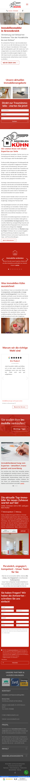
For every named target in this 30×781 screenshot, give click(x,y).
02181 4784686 (26, 772)
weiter (17, 265)
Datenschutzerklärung (13, 650)
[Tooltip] (15, 403)
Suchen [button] (14, 121)
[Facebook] (23, 11)
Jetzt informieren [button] (8, 240)
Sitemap (19, 770)
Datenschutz (23, 768)
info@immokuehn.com (12, 715)
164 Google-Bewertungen (22, 779)
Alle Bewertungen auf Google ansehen (12, 400)
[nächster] (27, 259)
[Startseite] (15, 4)
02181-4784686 (13, 11)
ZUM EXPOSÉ (23, 531)
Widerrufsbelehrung (14, 768)
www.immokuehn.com (13, 719)
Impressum (6, 768)
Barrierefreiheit (12, 770)
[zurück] (3, 259)
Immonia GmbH (18, 766)
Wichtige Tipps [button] (19, 429)
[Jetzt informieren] (15, 139)
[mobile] (27, 4)
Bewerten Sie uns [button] (19, 407)
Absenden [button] (15, 662)
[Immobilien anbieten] (15, 254)
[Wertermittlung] (15, 451)
